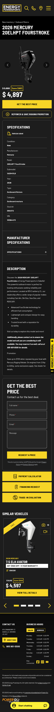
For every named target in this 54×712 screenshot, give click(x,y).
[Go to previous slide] (7, 65)
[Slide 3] (30, 605)
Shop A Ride (17, 696)
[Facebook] (38, 662)
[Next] (49, 606)
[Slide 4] (37, 605)
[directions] (41, 8)
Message (13, 433)
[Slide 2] (23, 605)
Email (12, 424)
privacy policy (43, 683)
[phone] (33, 8)
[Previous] (5, 606)
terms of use (6, 685)
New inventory (8, 22)
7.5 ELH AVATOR (17, 562)
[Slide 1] (16, 605)
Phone (12, 415)
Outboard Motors (22, 22)
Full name (13, 405)
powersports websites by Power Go (36, 692)
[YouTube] (47, 662)
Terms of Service (28, 464)
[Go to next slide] (46, 65)
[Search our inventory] (26, 8)
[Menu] (48, 8)
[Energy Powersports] (12, 8)
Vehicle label (17, 133)
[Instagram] (42, 662)
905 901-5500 (13, 646)
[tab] (30, 630)
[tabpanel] (37, 645)
